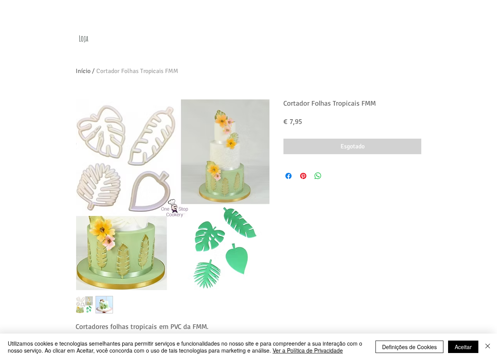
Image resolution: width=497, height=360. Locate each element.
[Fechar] (487, 347)
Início (83, 71)
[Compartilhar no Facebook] (288, 176)
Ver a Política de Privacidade (308, 350)
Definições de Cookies (409, 347)
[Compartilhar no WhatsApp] (318, 176)
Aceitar (463, 347)
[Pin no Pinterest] (303, 176)
